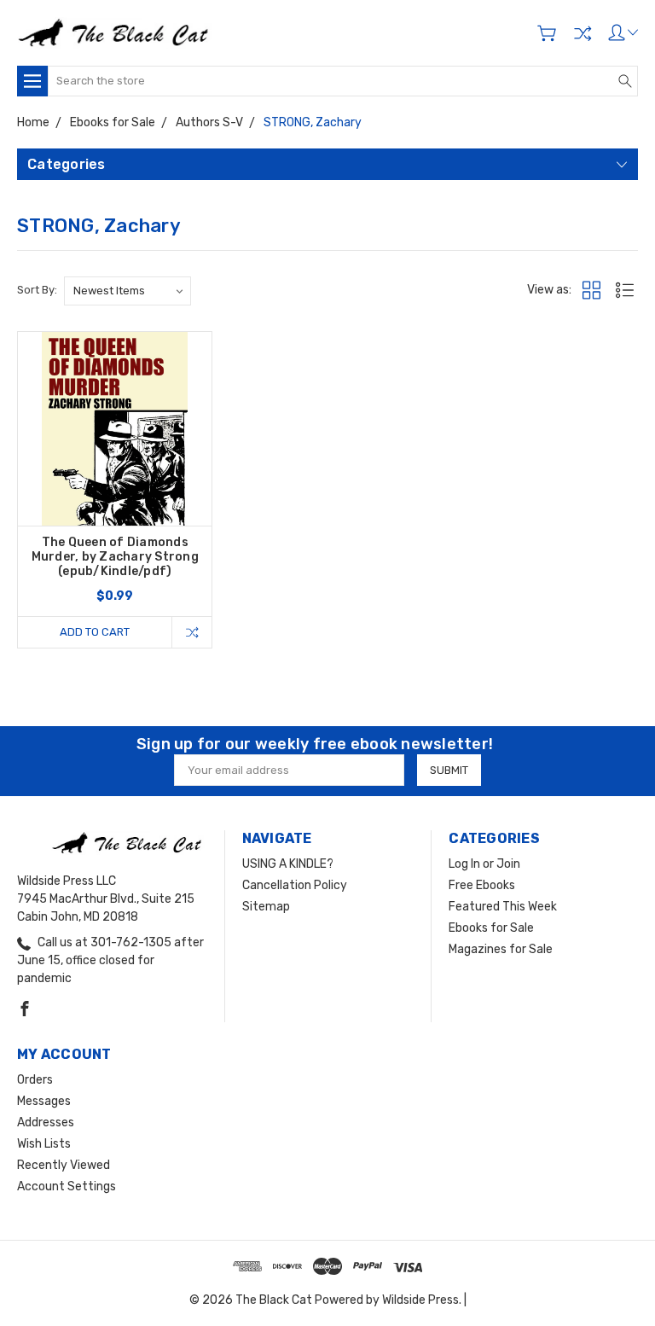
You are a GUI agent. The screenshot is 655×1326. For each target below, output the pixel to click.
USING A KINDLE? (287, 864)
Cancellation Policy (294, 885)
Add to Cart (95, 631)
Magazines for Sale (501, 949)
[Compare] (582, 33)
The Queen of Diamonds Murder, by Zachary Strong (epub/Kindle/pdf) (115, 557)
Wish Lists (44, 1144)
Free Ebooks (482, 885)
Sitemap (266, 906)
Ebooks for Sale (491, 928)
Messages (44, 1101)
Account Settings (66, 1186)
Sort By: (37, 289)
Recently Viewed (63, 1165)
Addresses (45, 1122)
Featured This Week (503, 906)
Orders (35, 1080)
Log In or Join (484, 864)
